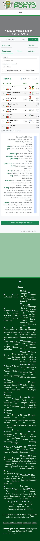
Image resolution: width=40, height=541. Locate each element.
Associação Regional (10, 64)
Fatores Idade (30, 71)
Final (23, 40)
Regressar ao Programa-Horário (20, 223)
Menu (20, 12)
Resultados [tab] (6, 51)
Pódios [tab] (20, 51)
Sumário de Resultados (13, 71)
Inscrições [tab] (6, 45)
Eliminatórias (10, 40)
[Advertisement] (20, 255)
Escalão (5, 57)
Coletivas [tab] (32, 51)
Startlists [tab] (32, 45)
